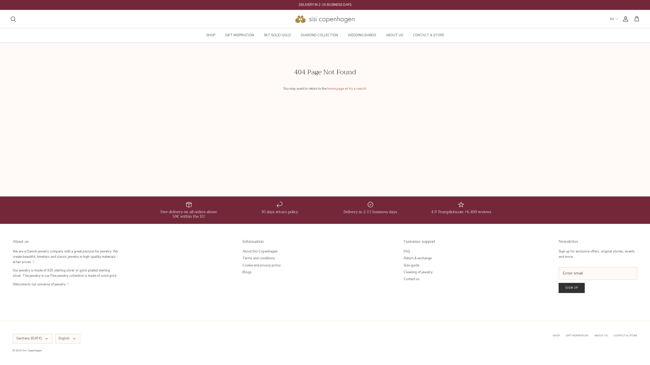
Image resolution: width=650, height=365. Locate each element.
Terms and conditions (258, 258)
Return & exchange (418, 258)
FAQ (407, 251)
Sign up (571, 288)
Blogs (247, 272)
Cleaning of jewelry (418, 272)
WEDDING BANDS (362, 35)
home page (335, 88)
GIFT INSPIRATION (239, 35)
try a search (357, 88)
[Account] (625, 19)
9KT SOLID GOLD (277, 35)
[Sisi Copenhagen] (325, 19)
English (64, 338)
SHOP (210, 35)
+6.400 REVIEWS (345, 7)
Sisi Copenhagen (32, 350)
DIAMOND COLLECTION (319, 35)
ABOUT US (394, 35)
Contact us (411, 279)
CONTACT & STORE (428, 35)
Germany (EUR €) (29, 338)
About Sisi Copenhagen (260, 251)
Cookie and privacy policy (261, 265)
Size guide (411, 265)
